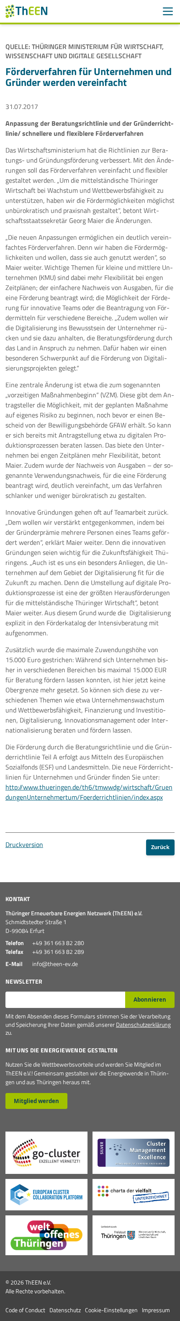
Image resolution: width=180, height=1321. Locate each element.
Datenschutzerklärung (143, 1024)
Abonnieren (150, 999)
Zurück (160, 847)
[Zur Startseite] (26, 11)
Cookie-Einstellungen (111, 1309)
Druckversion (24, 844)
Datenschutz (65, 1309)
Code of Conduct (25, 1309)
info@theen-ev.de (55, 963)
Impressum (156, 1309)
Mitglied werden (36, 1101)
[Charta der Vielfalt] (134, 1195)
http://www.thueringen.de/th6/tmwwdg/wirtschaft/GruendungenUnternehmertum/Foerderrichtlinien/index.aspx (88, 792)
